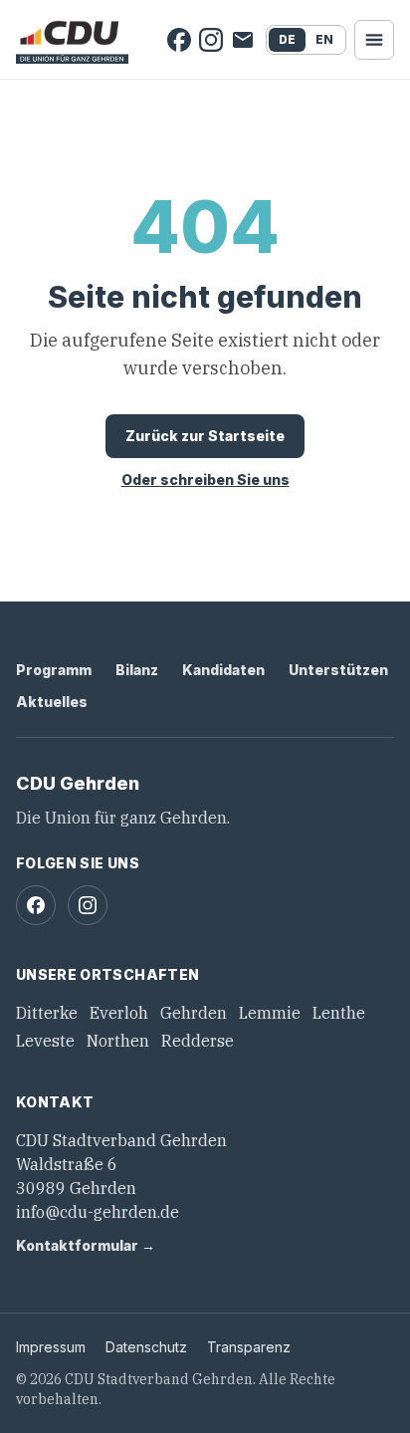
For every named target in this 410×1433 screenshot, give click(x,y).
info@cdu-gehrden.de (97, 1212)
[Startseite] (72, 40)
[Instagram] (211, 40)
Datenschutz (146, 1346)
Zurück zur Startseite (205, 435)
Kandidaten (223, 669)
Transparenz (249, 1346)
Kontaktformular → (85, 1245)
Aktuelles (52, 701)
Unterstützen (338, 669)
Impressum (51, 1346)
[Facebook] (179, 40)
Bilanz (136, 669)
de (287, 39)
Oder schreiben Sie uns (205, 479)
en (324, 39)
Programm (54, 669)
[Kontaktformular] (243, 40)
